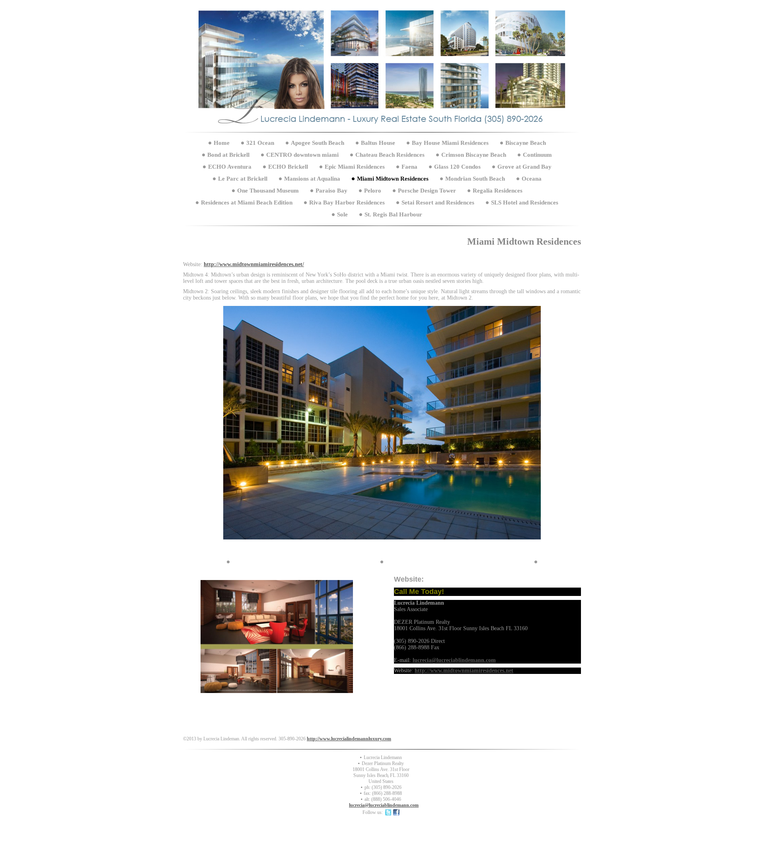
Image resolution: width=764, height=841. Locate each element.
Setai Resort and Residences (437, 202)
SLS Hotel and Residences (524, 202)
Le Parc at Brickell (242, 178)
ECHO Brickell (288, 167)
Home (222, 143)
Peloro (372, 190)
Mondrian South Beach (475, 178)
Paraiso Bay (331, 190)
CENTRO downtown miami (302, 155)
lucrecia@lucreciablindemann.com (454, 660)
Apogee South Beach (317, 143)
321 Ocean (260, 143)
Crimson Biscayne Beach (473, 155)
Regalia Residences (497, 190)
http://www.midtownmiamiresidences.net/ (254, 264)
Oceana (532, 178)
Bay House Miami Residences (450, 143)
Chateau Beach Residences (390, 155)
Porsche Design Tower (427, 190)
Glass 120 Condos (457, 167)
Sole (343, 214)
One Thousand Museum (268, 190)
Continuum (537, 155)
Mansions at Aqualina (312, 178)
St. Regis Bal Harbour (393, 214)
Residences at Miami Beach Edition (246, 202)
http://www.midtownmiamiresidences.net (464, 671)
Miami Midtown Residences (393, 178)
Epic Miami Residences (355, 167)
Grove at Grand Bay (524, 167)
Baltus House (378, 143)
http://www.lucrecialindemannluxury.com (349, 739)
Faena (409, 167)
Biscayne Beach (525, 143)
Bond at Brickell (228, 155)
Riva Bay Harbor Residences (347, 202)
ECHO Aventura (229, 167)
